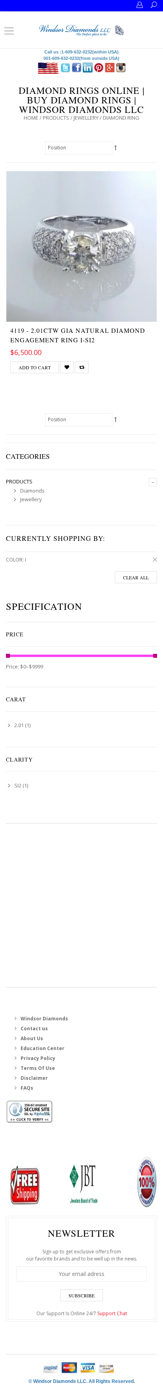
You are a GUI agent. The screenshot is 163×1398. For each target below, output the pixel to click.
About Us (32, 1038)
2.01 (19, 725)
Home (31, 117)
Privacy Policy (38, 1058)
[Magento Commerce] (81, 29)
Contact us (34, 1028)
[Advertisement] (81, 905)
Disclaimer (34, 1078)
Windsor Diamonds (44, 1018)
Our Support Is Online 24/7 (81, 1313)
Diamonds (32, 490)
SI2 (17, 785)
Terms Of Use (38, 1068)
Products (56, 117)
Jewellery (86, 117)
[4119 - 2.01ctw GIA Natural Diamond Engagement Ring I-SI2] (81, 246)
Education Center (42, 1048)
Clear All (136, 577)
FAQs (27, 1088)
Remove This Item (153, 560)
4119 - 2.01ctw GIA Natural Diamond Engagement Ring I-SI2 (77, 335)
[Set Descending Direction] (116, 147)
